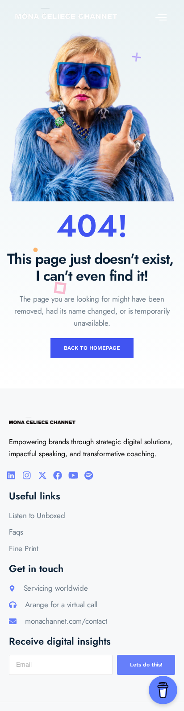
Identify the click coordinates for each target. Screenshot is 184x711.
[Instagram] (26, 475)
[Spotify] (89, 475)
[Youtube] (73, 475)
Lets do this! (146, 665)
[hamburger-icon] (159, 16)
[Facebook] (57, 475)
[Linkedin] (11, 475)
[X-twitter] (42, 475)
